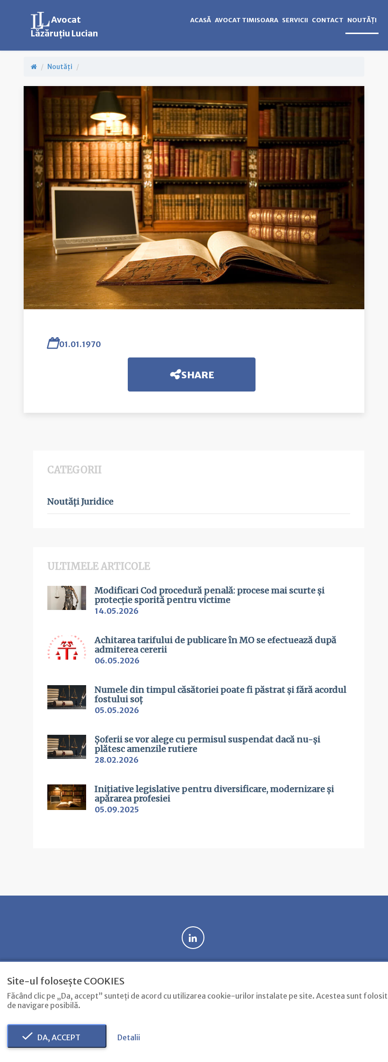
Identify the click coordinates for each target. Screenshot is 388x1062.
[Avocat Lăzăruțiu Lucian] (34, 66)
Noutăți (362, 20)
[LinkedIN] (193, 939)
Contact (328, 20)
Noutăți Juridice (80, 501)
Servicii (295, 20)
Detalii (128, 1037)
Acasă (200, 20)
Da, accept (56, 1037)
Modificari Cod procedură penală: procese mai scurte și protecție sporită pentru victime (210, 595)
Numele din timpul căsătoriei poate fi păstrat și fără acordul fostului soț (220, 694)
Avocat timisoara (246, 20)
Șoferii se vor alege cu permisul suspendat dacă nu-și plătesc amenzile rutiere (207, 744)
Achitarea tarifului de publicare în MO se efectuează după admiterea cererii (215, 644)
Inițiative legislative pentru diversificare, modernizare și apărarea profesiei (214, 793)
